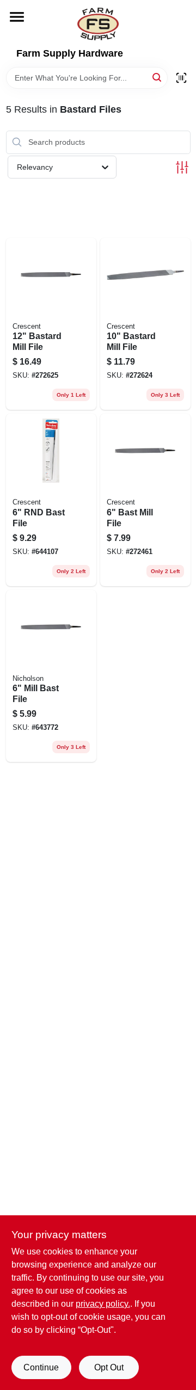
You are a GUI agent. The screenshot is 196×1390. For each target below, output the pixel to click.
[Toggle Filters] (182, 167)
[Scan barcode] (181, 78)
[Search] (158, 77)
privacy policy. (103, 1303)
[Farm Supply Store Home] (98, 24)
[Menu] (17, 17)
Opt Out (109, 1367)
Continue (41, 1367)
